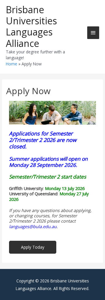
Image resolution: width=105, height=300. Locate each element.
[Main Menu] (93, 32)
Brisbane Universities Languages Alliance (31, 26)
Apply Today (32, 247)
